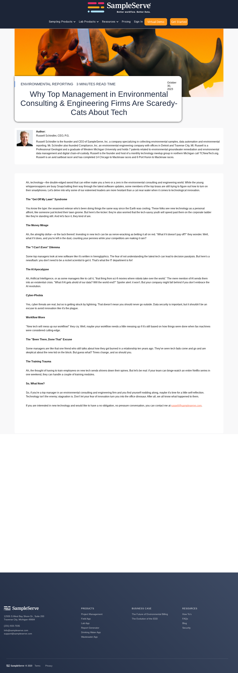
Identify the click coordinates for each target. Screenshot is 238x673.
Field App (86, 618)
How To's (187, 614)
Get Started (179, 21)
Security (186, 627)
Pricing (126, 21)
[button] (61, 22)
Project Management (91, 614)
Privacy (48, 666)
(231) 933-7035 (12, 626)
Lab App (85, 623)
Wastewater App (89, 637)
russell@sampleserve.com (186, 405)
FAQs (185, 618)
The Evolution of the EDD (145, 618)
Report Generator (90, 627)
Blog (184, 623)
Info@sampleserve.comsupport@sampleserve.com (18, 632)
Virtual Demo (155, 21)
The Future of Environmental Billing (150, 614)
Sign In (138, 21)
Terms (37, 666)
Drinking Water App (91, 632)
